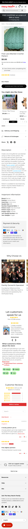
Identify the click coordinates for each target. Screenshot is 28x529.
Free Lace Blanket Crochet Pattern (14, 23)
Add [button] (13, 121)
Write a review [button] (14, 404)
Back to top (14, 471)
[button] (22, 10)
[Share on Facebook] (11, 142)
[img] (14, 317)
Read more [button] (21, 433)
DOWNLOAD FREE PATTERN (14, 86)
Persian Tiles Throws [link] (8, 111)
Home (3, 23)
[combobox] (14, 10)
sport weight (11, 165)
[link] (9, 102)
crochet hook (17, 170)
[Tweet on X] (7, 142)
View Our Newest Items (19, 2)
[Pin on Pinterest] (14, 142)
